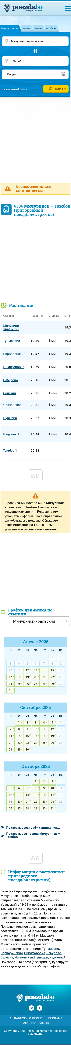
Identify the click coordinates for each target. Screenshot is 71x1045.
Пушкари (41, 957)
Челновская (24, 957)
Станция (26, 28)
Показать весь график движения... (33, 827)
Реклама (55, 1018)
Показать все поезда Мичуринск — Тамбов (33, 835)
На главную (17, 1018)
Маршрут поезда (9, 28)
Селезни (7, 957)
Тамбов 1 (10, 450)
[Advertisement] (35, 138)
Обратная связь (36, 1022)
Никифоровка (34, 953)
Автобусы (51, 28)
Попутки (38, 28)
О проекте (37, 1018)
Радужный (57, 957)
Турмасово (50, 948)
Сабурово (53, 953)
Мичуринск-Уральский (12, 327)
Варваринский (12, 953)
